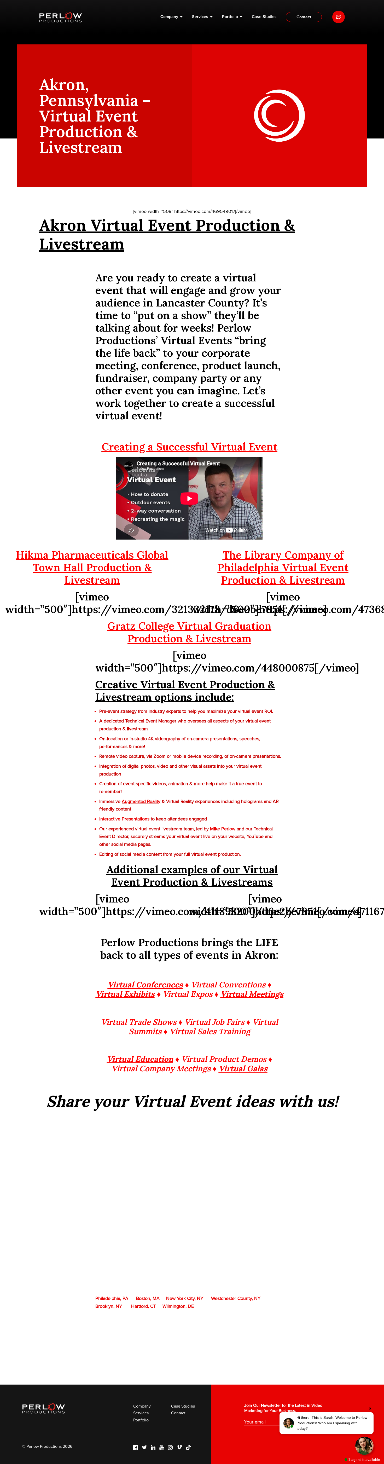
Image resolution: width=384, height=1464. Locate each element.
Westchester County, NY (235, 1298)
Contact (303, 17)
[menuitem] (171, 17)
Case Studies (264, 16)
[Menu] (338, 17)
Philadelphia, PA (111, 1298)
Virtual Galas (243, 1068)
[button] (326, 1423)
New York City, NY (184, 1298)
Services (200, 16)
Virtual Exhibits (125, 994)
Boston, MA (148, 1298)
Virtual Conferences (145, 984)
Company (169, 16)
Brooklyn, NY (108, 1306)
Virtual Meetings (251, 994)
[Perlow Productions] (60, 17)
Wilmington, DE (178, 1306)
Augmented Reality (141, 801)
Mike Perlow (222, 829)
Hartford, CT (143, 1306)
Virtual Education (140, 1059)
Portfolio (230, 16)
